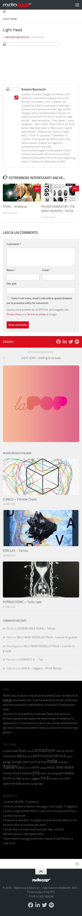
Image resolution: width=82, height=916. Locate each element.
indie (52, 761)
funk (62, 756)
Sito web (12, 283)
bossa (29, 751)
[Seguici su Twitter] (70, 341)
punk (7, 778)
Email (46, 270)
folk (55, 756)
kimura (28, 768)
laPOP (35, 767)
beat (15, 751)
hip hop (41, 762)
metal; (50, 767)
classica (59, 751)
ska (61, 778)
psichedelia (66, 773)
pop (36, 772)
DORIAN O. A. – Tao (31, 659)
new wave (64, 767)
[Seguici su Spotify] (77, 341)
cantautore (43, 750)
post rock (46, 773)
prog (54, 773)
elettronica (42, 755)
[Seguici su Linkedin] (64, 341)
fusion (69, 756)
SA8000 (7, 700)
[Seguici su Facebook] (58, 341)
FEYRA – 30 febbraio (15, 206)
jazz (21, 767)
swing (34, 783)
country (69, 751)
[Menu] (77, 5)
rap (18, 778)
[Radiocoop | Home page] (22, 5)
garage (7, 762)
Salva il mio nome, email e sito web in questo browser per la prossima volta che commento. (39, 301)
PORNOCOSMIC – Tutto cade (22, 602)
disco (29, 756)
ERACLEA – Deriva (15, 551)
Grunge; (17, 762)
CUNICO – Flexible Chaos (20, 499)
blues (22, 751)
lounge (42, 767)
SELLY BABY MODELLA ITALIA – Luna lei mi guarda (47, 637)
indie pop (63, 762)
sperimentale (12, 783)
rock (44, 778)
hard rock (29, 762)
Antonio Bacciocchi (17, 37)
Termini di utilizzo (36, 314)
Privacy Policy (14, 314)
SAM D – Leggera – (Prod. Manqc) (41, 668)
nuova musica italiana (17, 773)
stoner (26, 783)
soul (67, 778)
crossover (9, 756)
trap (40, 783)
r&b (13, 778)
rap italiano (26, 779)
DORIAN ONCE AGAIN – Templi (36, 628)
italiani (10, 766)
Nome (11, 270)
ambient (7, 751)
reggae (35, 778)
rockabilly (54, 778)
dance (22, 755)
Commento (14, 244)
